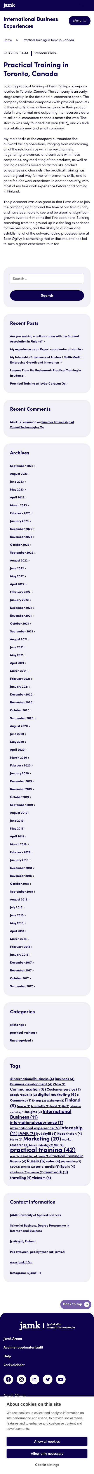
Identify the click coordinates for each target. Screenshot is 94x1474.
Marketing (42, 1139)
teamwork (56, 1172)
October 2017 (19, 978)
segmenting (71, 1161)
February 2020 (20, 765)
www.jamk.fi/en (21, 1262)
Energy (39, 1100)
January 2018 (19, 955)
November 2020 (21, 702)
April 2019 (17, 836)
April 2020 (17, 750)
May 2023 (17, 489)
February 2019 (20, 852)
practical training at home (30, 1156)
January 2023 (19, 521)
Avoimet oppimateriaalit (23, 1348)
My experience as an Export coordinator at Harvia (45, 349)
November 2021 (21, 616)
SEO (15, 1167)
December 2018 (21, 868)
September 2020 (21, 718)
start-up (19, 1172)
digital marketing (57, 1095)
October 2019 (19, 797)
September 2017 (21, 986)
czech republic (23, 1095)
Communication (28, 1090)
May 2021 (16, 655)
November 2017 (21, 970)
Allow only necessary (47, 1453)
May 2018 (17, 923)
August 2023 (19, 474)
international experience (35, 1128)
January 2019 (19, 860)
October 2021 (19, 623)
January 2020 (19, 773)
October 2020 (19, 710)
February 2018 (20, 947)
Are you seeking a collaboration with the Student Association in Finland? (44, 339)
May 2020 (17, 742)
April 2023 (17, 497)
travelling (20, 1178)
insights (33, 1112)
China (59, 1084)
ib (65, 1106)
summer (36, 1172)
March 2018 (18, 939)
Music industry (41, 1145)
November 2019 (21, 789)
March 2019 (18, 844)
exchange (17, 1025)
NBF (59, 1145)
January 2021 (19, 686)
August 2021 (18, 639)
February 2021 (20, 679)
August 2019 (18, 813)
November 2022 (21, 537)
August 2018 (18, 899)
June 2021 (16, 647)
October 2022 (19, 545)
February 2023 (20, 513)
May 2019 (17, 828)
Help (7, 1356)
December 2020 (21, 694)
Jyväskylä (46, 1134)
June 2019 (17, 821)
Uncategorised (20, 1040)
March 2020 (18, 757)
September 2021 (21, 631)
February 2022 (20, 592)
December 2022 (21, 529)
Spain (67, 1167)
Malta (16, 1139)
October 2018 (19, 884)
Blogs (82, 5)
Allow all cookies (47, 1441)
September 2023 (21, 466)
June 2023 (17, 482)
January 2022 (19, 600)
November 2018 (21, 876)
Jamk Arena (12, 1339)
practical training (22, 1032)
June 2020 (17, 734)
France (23, 1106)
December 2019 (21, 781)
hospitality (40, 1106)
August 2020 (19, 726)
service (28, 1167)
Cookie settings (47, 1465)
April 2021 (17, 663)
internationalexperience (36, 1123)
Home (7, 40)
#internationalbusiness (32, 1079)
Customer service (64, 1090)
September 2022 (21, 552)
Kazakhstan (69, 1134)
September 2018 (21, 891)
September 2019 (21, 805)
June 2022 (17, 568)
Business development (31, 1084)
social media (48, 1167)
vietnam (41, 1178)
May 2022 (17, 576)
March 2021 (18, 671)
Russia (36, 1162)
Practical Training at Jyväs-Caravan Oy (38, 383)
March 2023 (18, 505)
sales (53, 1161)
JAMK (26, 1134)
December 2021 (21, 608)
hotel (55, 1106)
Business (65, 1079)
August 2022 (19, 560)
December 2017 (21, 962)
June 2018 (17, 915)
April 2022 (17, 584)
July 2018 (16, 907)
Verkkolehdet (14, 1365)
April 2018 (17, 931)
